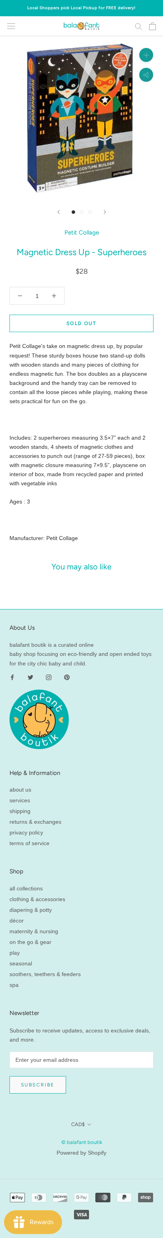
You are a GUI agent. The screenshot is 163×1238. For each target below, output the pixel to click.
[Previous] (58, 212)
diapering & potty (30, 910)
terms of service (29, 843)
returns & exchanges (35, 822)
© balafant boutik (81, 1142)
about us (20, 789)
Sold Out (81, 323)
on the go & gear (30, 942)
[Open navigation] (11, 26)
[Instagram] (48, 677)
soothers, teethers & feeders (45, 974)
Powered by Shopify (81, 1153)
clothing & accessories (37, 899)
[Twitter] (30, 677)
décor (16, 920)
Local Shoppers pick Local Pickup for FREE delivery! (81, 7)
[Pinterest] (67, 677)
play (14, 953)
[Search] (138, 26)
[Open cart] (152, 26)
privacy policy (26, 832)
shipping (19, 811)
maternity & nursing (33, 931)
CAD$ (78, 1124)
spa (14, 985)
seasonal (20, 963)
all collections (26, 888)
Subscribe (38, 1085)
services (19, 800)
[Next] (105, 212)
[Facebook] (12, 677)
